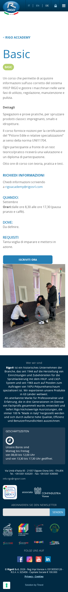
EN (37, 5)
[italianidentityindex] (10, 491)
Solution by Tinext (34, 585)
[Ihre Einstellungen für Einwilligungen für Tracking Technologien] (6, 585)
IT (29, 5)
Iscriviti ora (28, 259)
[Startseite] (11, 8)
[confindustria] (41, 491)
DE (47, 5)
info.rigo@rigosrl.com (14, 478)
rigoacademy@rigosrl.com (24, 187)
